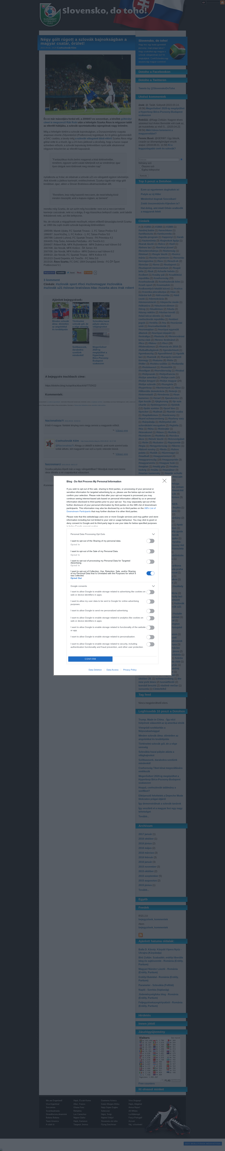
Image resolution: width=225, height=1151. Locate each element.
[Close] (165, 482)
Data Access (112, 670)
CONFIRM (90, 659)
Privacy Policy (130, 670)
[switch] (150, 541)
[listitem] (112, 534)
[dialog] (112, 575)
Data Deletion (95, 670)
